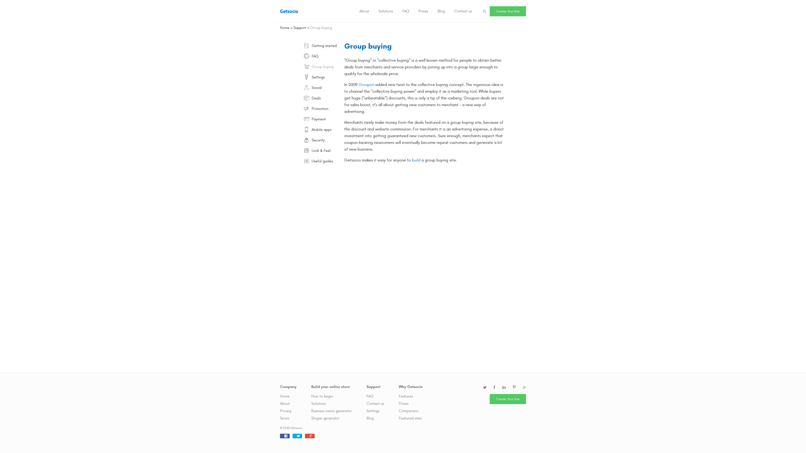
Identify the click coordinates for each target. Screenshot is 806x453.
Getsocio (289, 11)
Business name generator (331, 411)
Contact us (463, 11)
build (416, 160)
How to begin (322, 396)
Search (484, 11)
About (364, 11)
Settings (318, 77)
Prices (423, 11)
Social (316, 88)
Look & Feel (321, 150)
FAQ (405, 11)
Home (284, 396)
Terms (284, 418)
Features (406, 396)
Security (318, 140)
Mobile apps (321, 130)
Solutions (385, 11)
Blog (441, 11)
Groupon (366, 84)
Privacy (286, 411)
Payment (318, 119)
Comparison (408, 411)
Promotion (319, 109)
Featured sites (410, 418)
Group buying (322, 67)
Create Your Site (508, 11)
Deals (316, 98)
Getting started (324, 46)
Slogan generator (325, 418)
